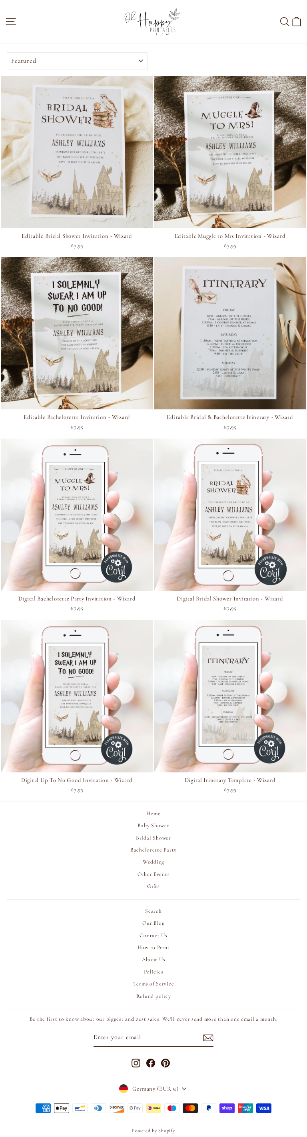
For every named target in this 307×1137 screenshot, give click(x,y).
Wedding (153, 861)
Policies (153, 971)
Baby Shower (153, 825)
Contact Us (153, 935)
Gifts (153, 886)
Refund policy (153, 996)
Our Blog (153, 923)
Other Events (154, 874)
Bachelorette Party (153, 849)
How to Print (154, 947)
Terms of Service (153, 983)
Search (153, 911)
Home (153, 813)
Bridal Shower (153, 837)
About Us (153, 959)
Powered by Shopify (153, 1130)
